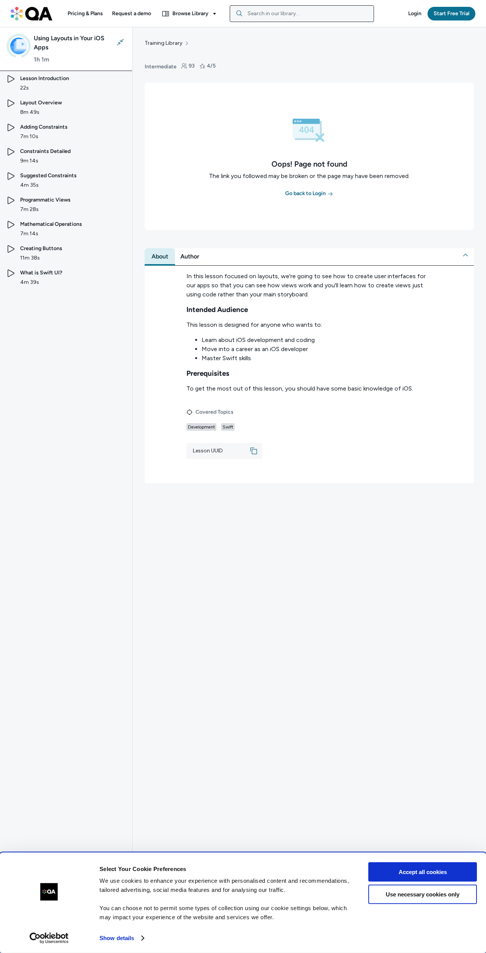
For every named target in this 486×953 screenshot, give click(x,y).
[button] (85, 13)
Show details (116, 938)
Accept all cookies (423, 872)
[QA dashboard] (31, 14)
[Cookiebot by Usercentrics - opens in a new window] (49, 938)
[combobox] (302, 13)
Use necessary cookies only (422, 894)
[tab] (159, 256)
